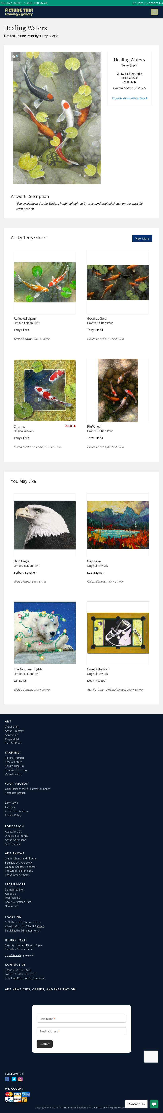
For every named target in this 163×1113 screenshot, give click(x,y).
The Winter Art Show (17, 874)
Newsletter (11, 906)
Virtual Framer (13, 774)
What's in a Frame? (16, 835)
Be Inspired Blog (14, 889)
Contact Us (155, 3)
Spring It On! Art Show (18, 862)
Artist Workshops (15, 839)
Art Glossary (12, 844)
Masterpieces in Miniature (20, 858)
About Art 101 (13, 831)
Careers (10, 807)
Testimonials (12, 897)
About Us (10, 893)
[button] (154, 12)
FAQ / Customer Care (18, 901)
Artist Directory (14, 730)
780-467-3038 (10, 3)
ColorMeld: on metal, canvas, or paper (27, 788)
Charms (19, 426)
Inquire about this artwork (129, 98)
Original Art (12, 739)
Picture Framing (14, 757)
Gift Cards (11, 802)
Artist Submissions (16, 811)
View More (142, 238)
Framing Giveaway (16, 770)
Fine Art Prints (13, 743)
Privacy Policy (13, 815)
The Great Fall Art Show (19, 870)
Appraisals (11, 735)
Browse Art (11, 726)
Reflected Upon (25, 318)
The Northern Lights (28, 669)
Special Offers (13, 761)
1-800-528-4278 (35, 3)
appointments (13, 955)
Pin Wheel (94, 426)
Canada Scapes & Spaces (20, 866)
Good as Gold (97, 318)
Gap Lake (94, 561)
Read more (44, 305)
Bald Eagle (21, 561)
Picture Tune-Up (14, 765)
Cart (139, 3)
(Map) (40, 926)
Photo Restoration (15, 792)
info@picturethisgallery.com (29, 978)
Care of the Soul (98, 669)
